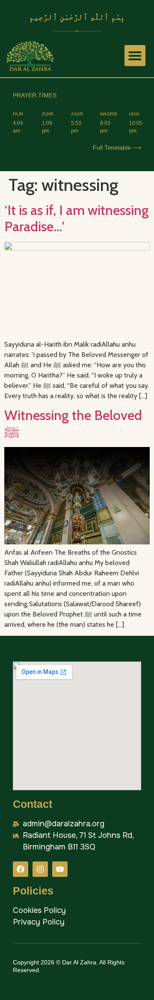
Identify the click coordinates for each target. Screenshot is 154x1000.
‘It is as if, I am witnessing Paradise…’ (76, 218)
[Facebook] (20, 869)
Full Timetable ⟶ (117, 147)
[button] (135, 55)
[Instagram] (40, 869)
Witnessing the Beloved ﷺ (73, 423)
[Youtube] (60, 869)
